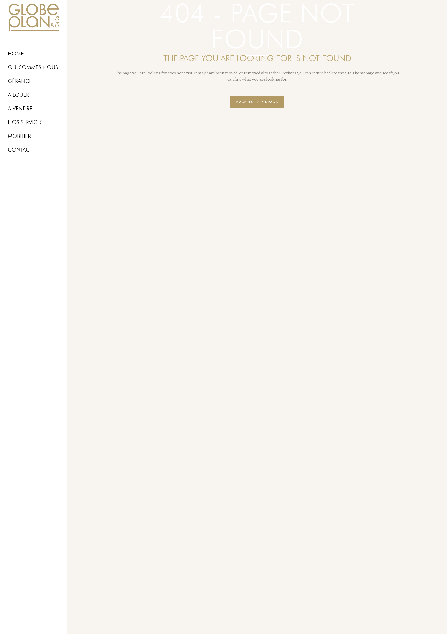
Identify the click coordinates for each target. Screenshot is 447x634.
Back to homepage (257, 102)
